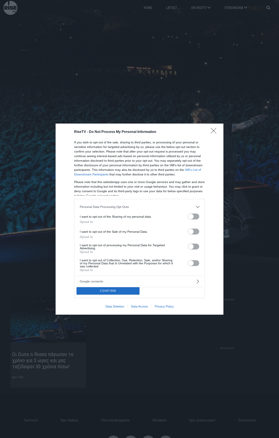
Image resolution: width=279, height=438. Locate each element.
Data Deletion (114, 306)
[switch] (193, 216)
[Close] (215, 132)
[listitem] (139, 207)
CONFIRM (108, 290)
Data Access (139, 306)
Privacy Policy (164, 306)
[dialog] (139, 219)
